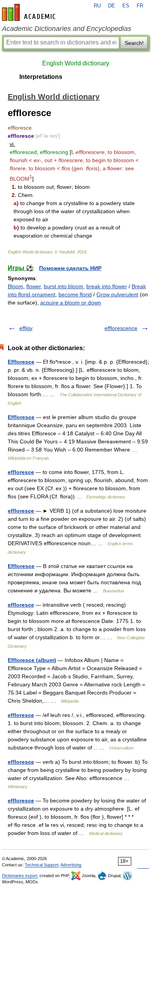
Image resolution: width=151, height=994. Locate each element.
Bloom (15, 286)
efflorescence (121, 328)
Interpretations (40, 77)
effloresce (21, 472)
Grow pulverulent (117, 294)
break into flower (106, 286)
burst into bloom (63, 286)
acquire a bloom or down (70, 302)
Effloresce (21, 362)
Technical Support (41, 864)
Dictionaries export (19, 875)
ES (125, 6)
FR (140, 6)
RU (97, 6)
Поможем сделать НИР (70, 268)
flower (33, 286)
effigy (26, 328)
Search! (134, 43)
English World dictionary (75, 63)
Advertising (70, 864)
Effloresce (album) (32, 660)
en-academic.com (30, 12)
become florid (75, 294)
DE (111, 6)
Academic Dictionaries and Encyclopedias (66, 29)
